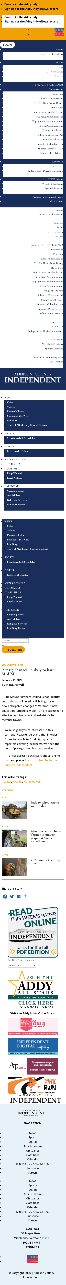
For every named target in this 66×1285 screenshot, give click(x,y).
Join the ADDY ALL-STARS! (47, 84)
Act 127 (6, 781)
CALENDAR (11, 486)
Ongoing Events (16, 490)
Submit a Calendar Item (50, 144)
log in (28, 760)
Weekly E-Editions (52, 183)
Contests (58, 94)
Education (9, 664)
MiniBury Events (16, 504)
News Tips (57, 107)
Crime (10, 402)
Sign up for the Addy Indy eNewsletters (31, 9)
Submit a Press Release (50, 148)
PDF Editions (55, 179)
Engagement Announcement (47, 121)
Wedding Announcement (49, 116)
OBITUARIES (12, 464)
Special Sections (54, 188)
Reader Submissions (52, 98)
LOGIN (7, 45)
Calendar (32, 1159)
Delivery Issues (55, 71)
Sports (33, 1137)
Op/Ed (33, 1142)
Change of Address (52, 130)
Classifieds (32, 1155)
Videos (11, 406)
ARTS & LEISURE (14, 459)
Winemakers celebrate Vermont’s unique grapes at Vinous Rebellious (45, 836)
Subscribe (33, 1168)
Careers (58, 76)
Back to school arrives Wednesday (45, 804)
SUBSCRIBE (15, 649)
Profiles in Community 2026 (47, 196)
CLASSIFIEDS (12, 468)
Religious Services (17, 500)
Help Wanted (14, 473)
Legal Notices (14, 477)
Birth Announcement (51, 125)
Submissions (56, 89)
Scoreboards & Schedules (21, 438)
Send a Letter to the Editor (48, 112)
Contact (58, 62)
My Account (56, 201)
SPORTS (9, 433)
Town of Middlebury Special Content (27, 425)
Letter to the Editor (17, 451)
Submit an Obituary (52, 139)
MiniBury (12, 420)
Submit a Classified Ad (50, 135)
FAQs (60, 67)
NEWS (8, 397)
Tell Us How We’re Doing (48, 103)
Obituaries (32, 1150)
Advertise (57, 161)
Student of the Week (18, 416)
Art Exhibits (13, 495)
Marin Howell (32, 781)
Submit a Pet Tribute (51, 153)
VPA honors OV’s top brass (45, 861)
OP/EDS (9, 446)
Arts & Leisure (33, 1146)
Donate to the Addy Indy (20, 4)
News (19, 664)
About (59, 49)
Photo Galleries (15, 411)
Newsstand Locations (51, 54)
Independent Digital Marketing (45, 170)
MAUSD (17, 781)
